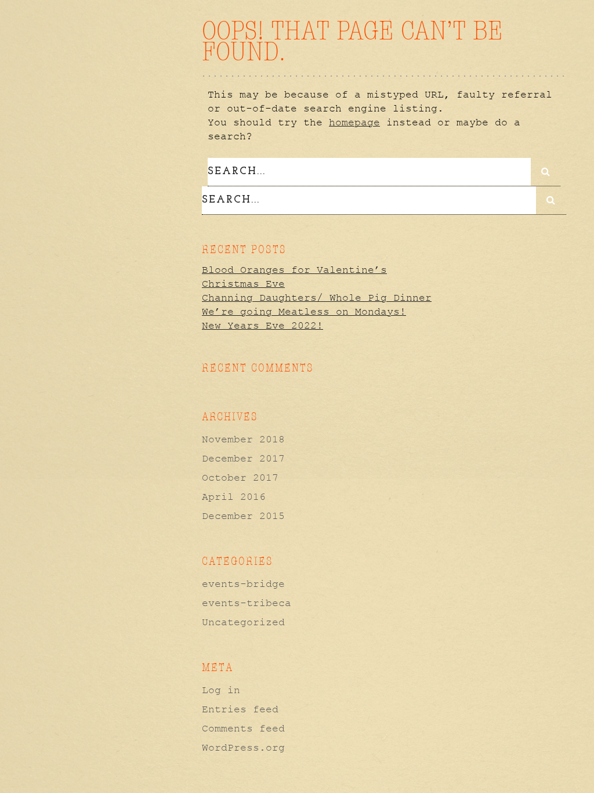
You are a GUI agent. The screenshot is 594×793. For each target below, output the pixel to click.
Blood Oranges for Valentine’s (294, 270)
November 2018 (243, 439)
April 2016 (234, 497)
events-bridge (243, 584)
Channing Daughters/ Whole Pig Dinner (317, 298)
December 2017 (243, 458)
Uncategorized (243, 622)
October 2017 (240, 478)
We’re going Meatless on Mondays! (304, 312)
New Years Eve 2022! (262, 325)
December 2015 (243, 516)
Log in (221, 690)
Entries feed (240, 709)
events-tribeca (246, 603)
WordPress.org (243, 748)
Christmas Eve (243, 284)
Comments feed (243, 728)
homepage (354, 122)
